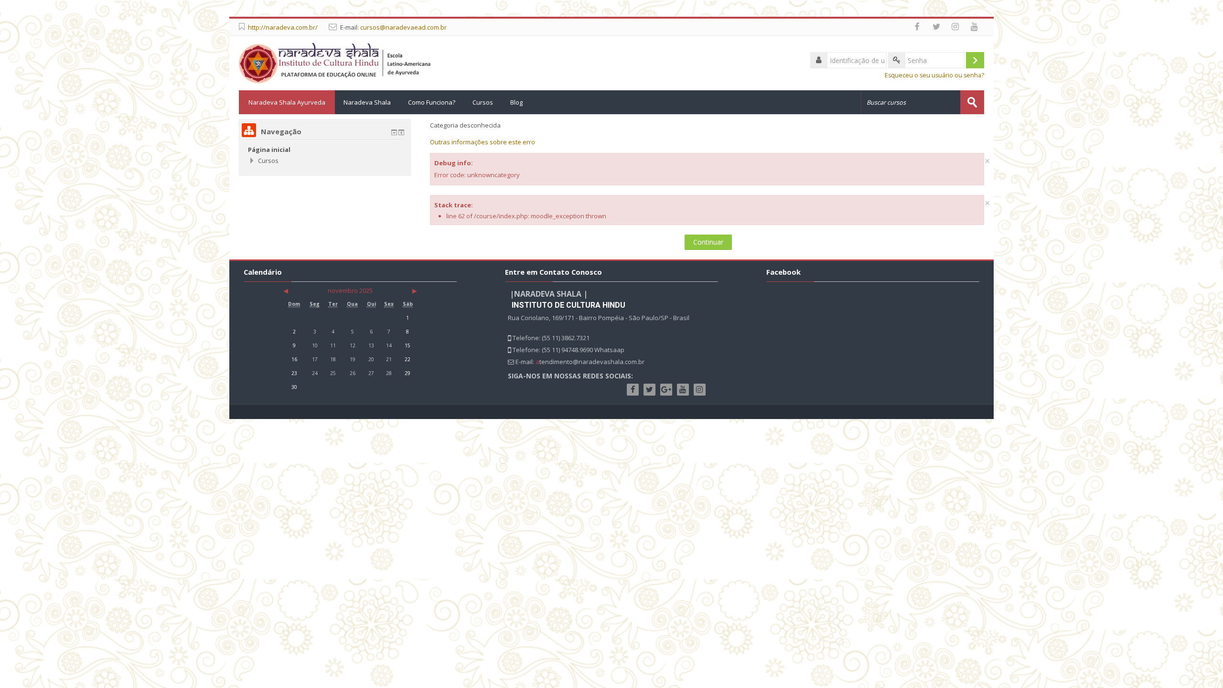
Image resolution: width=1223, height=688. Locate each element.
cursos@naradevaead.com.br (403, 27)
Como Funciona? (431, 102)
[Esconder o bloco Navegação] (394, 132)
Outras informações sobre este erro (482, 142)
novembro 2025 (350, 290)
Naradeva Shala (367, 102)
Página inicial (269, 149)
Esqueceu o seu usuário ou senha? (934, 75)
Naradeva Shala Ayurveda (286, 102)
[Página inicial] (335, 62)
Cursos (482, 102)
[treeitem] (325, 149)
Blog (516, 102)
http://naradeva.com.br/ (283, 27)
